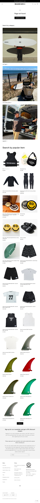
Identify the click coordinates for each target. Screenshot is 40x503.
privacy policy (17, 477)
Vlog (3, 474)
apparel (4, 141)
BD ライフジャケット (6, 168)
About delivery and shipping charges (19, 466)
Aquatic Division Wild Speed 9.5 (25, 396)
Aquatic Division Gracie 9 (7, 374)
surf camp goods (7, 102)
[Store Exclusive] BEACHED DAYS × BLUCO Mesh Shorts (27, 307)
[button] (2, 4)
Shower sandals (23, 237)
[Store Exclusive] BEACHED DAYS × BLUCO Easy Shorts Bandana (28, 261)
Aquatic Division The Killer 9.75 (8, 396)
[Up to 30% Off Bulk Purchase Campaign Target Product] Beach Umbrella (11, 261)
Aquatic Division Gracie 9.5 (25, 352)
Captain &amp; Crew (6, 470)
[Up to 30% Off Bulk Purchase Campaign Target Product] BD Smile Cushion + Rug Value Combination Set (11, 214)
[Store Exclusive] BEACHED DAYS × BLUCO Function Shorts (10, 284)
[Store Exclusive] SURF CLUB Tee (8, 352)
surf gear (5, 64)
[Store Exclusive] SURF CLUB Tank (26, 329)
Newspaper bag (23, 168)
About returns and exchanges (17, 470)
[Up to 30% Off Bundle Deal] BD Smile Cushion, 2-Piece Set (11, 238)
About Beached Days (6, 467)
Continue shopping (20, 17)
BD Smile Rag (22, 213)
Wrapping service (6, 477)
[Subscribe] (28, 455)
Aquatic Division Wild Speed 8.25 (8, 418)
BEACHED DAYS (7, 498)
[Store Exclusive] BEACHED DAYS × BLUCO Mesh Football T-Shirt (10, 307)
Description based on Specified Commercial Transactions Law (18, 474)
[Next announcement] (38, 1)
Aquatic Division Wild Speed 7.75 (26, 418)
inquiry (4, 481)
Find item (4, 465)
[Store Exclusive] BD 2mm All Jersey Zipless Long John (28, 191)
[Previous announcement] (2, 1)
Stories (4, 472)
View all (20, 423)
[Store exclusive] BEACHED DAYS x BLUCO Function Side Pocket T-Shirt (27, 284)
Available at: (5, 479)
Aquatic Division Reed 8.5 (24, 374)
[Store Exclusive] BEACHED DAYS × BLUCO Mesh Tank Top (10, 330)
